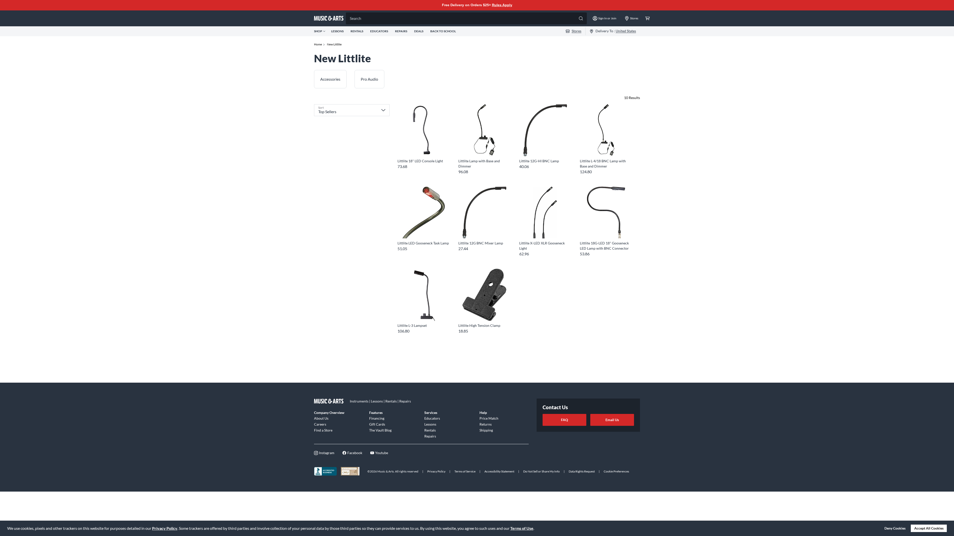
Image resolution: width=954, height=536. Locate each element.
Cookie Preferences (616, 471)
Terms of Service (465, 471)
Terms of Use (521, 528)
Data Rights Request (582, 471)
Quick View (423, 147)
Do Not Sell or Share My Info (541, 471)
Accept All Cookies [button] (929, 528)
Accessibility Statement (499, 471)
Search (355, 18)
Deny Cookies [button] (895, 528)
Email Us (612, 420)
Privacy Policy (164, 528)
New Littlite (334, 44)
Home (318, 44)
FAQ (564, 420)
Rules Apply (502, 5)
